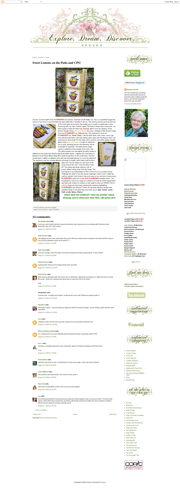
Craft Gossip (130, 413)
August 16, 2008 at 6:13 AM (47, 286)
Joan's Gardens (131, 358)
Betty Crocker (130, 410)
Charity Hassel (43, 262)
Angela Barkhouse (130, 227)
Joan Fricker (42, 274)
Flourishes (56, 209)
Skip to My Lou (131, 438)
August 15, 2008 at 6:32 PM (47, 229)
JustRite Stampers (132, 361)
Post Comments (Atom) (49, 418)
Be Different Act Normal (134, 408)
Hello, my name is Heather (135, 415)
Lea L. (40, 343)
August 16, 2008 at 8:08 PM (47, 365)
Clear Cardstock (43, 209)
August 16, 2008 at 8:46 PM (47, 377)
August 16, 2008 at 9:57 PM (47, 389)
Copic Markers (131, 351)
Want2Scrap (130, 380)
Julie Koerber (42, 236)
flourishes (41, 305)
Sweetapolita (130, 440)
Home (75, 414)
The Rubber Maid (44, 221)
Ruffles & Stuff (130, 435)
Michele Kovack (129, 252)
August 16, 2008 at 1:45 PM (47, 337)
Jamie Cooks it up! (132, 425)
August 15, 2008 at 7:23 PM (47, 243)
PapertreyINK (130, 366)
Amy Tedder (128, 225)
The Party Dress (131, 445)
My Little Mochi (131, 430)
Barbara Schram (45, 207)
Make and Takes (131, 428)
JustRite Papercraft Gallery (133, 286)
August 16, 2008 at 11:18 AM (47, 312)
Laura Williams (43, 372)
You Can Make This (132, 455)
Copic (50, 209)
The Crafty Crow (131, 443)
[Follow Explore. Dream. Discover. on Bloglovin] (134, 84)
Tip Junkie (129, 453)
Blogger (103, 482)
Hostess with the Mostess (134, 423)
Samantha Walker (130, 254)
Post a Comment (41, 410)
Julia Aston (42, 250)
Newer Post (37, 414)
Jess (39, 319)
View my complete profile (132, 104)
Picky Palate (130, 433)
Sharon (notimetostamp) (46, 331)
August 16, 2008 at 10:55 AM (47, 298)
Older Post (112, 414)
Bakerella (129, 405)
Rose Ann (41, 384)
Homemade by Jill (132, 420)
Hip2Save (129, 418)
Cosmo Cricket (131, 353)
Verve (128, 377)
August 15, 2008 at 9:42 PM (47, 255)
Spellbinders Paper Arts (134, 368)
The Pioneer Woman (133, 448)
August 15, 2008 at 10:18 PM (47, 268)
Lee (39, 396)
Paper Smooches (132, 363)
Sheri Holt (127, 256)
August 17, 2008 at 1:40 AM (47, 406)
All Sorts (129, 403)
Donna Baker (42, 360)
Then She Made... (132, 450)
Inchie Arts (129, 356)
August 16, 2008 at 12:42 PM (47, 324)
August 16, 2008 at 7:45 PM (47, 353)
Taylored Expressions (133, 371)
